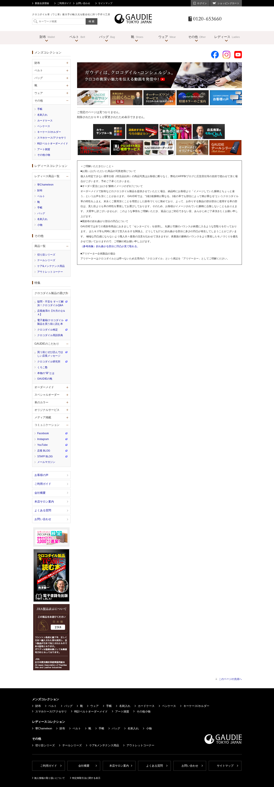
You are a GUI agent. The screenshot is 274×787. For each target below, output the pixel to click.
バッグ (41, 213)
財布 (39, 190)
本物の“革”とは (45, 373)
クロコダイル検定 (47, 329)
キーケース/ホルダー (49, 131)
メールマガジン (46, 462)
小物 (39, 224)
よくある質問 (42, 510)
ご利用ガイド (64, 3)
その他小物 (43, 154)
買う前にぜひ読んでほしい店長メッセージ (50, 354)
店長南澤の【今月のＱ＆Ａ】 (51, 312)
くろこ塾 (42, 367)
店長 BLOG (43, 450)
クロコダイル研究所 (48, 361)
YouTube (42, 444)
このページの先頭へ (230, 679)
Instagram (43, 439)
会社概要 (40, 492)
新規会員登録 (42, 3)
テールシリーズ (46, 260)
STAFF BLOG (45, 456)
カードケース (45, 120)
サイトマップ (105, 3)
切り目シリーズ (46, 254)
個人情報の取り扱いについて (49, 778)
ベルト (41, 196)
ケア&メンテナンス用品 (51, 266)
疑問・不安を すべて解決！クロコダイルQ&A (50, 303)
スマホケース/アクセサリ (51, 137)
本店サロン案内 (44, 501)
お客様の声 (41, 475)
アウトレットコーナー (50, 271)
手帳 (39, 109)
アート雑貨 (43, 149)
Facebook (43, 433)
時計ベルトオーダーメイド (52, 143)
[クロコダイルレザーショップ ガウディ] (133, 22)
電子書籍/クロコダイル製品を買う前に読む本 (50, 322)
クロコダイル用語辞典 (50, 335)
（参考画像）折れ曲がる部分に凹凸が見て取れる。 (110, 246)
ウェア (94, 706)
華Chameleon (45, 184)
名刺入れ (42, 114)
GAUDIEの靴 (44, 378)
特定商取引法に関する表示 (86, 778)
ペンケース (43, 126)
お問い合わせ (83, 3)
